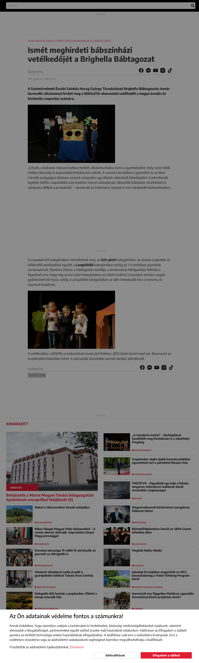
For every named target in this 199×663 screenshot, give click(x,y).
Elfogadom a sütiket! (166, 655)
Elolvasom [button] (77, 647)
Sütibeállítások (115, 655)
